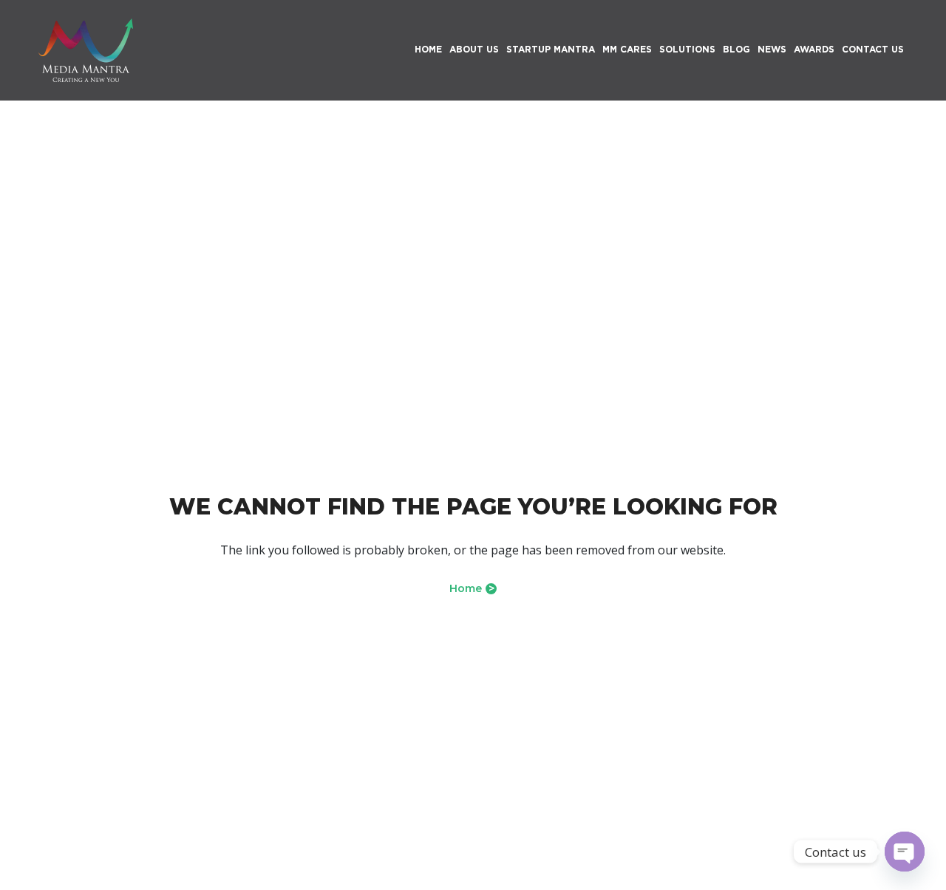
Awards (814, 49)
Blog (736, 49)
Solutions (687, 49)
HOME (428, 49)
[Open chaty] (905, 852)
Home (471, 588)
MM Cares (627, 49)
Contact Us (873, 49)
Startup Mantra (550, 49)
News (772, 49)
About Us (474, 49)
